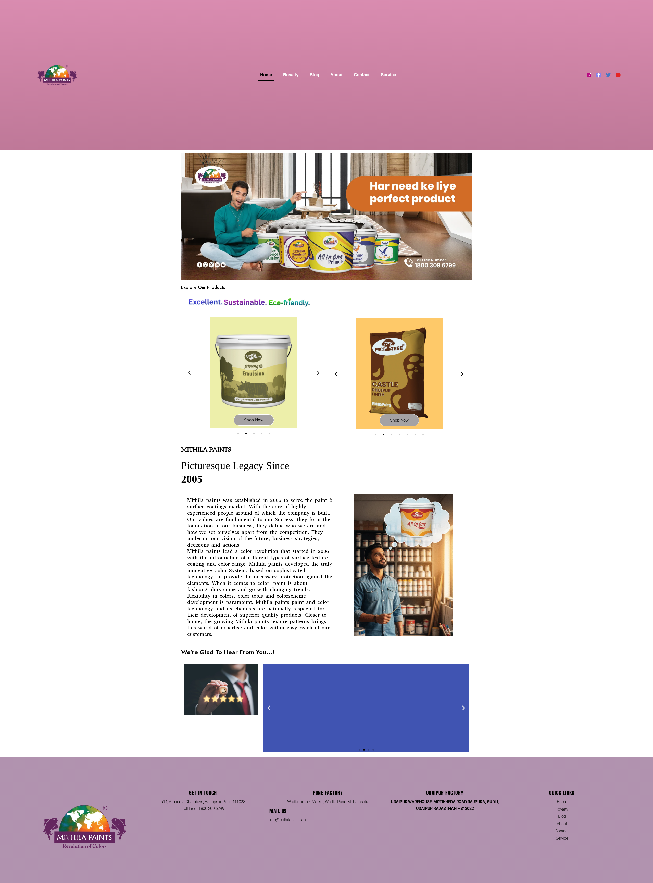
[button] (189, 372)
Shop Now (253, 420)
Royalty (290, 74)
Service (388, 74)
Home (266, 74)
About (336, 74)
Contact (362, 74)
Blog (314, 74)
